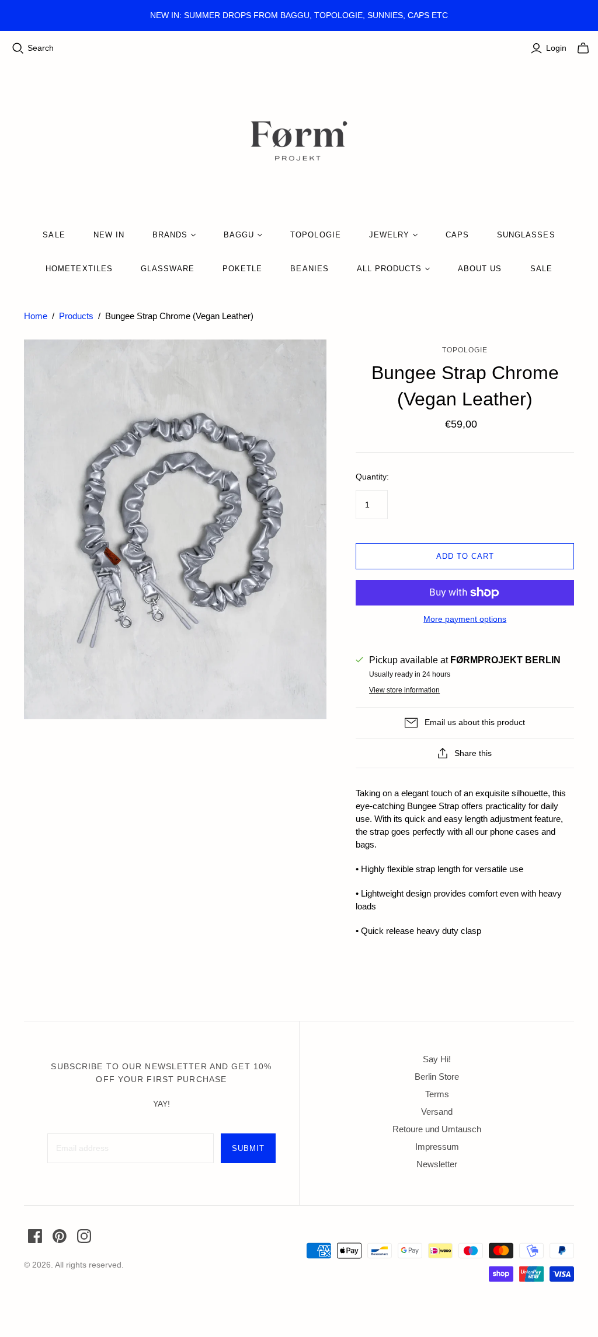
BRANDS (169, 234)
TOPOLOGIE (315, 234)
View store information (404, 690)
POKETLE (242, 268)
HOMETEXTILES (79, 268)
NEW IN (108, 234)
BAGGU (239, 234)
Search (40, 47)
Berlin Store (437, 1077)
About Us (480, 268)
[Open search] (18, 48)
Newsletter (436, 1164)
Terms (437, 1094)
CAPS (457, 234)
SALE (54, 234)
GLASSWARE (167, 268)
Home (35, 316)
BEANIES (309, 268)
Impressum (437, 1147)
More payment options (464, 619)
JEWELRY (389, 234)
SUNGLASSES (526, 234)
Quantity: (372, 476)
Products (76, 316)
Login (556, 47)
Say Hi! (437, 1059)
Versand (437, 1111)
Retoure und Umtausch (436, 1129)
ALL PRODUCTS (389, 268)
